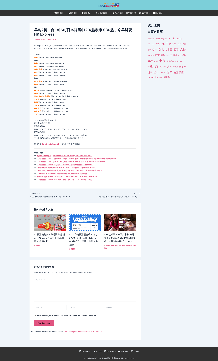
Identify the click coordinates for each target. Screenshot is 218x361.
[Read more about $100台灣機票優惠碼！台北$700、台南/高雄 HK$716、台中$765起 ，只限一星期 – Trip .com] (85, 222)
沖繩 (150, 66)
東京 (162, 61)
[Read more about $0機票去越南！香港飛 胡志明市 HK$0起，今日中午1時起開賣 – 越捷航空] (50, 222)
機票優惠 (59, 13)
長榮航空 (162, 73)
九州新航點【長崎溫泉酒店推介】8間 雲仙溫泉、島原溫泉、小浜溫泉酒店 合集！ (69, 170)
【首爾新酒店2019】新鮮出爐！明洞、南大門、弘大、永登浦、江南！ (65, 179)
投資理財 (144, 13)
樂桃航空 (170, 61)
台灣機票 (72, 249)
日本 (179, 55)
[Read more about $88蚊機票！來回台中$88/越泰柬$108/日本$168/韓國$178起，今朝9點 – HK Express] (120, 222)
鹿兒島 (167, 77)
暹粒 (184, 55)
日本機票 (121, 246)
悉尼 (167, 55)
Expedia (164, 39)
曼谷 (150, 61)
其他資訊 (158, 13)
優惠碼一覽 (132, 13)
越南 (150, 72)
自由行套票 (119, 13)
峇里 (149, 55)
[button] (64, 13)
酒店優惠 (73, 13)
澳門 (165, 67)
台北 (161, 49)
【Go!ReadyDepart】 (50, 144)
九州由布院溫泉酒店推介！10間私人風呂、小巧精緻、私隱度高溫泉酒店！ (67, 167)
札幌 (156, 61)
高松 (156, 77)
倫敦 (149, 50)
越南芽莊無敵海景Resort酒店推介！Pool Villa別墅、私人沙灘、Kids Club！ (68, 176)
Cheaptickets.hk (154, 39)
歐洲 (176, 61)
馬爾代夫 (151, 77)
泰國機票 (129, 246)
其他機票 (37, 246)
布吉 (157, 55)
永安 (181, 61)
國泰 (176, 49)
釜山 (156, 72)
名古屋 (168, 49)
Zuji (179, 43)
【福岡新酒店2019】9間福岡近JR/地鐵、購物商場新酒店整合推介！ (65, 164)
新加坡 (173, 55)
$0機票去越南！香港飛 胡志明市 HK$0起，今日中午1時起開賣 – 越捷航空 (49, 238)
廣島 (163, 55)
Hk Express (175, 38)
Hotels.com (151, 44)
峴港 (152, 55)
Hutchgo (160, 43)
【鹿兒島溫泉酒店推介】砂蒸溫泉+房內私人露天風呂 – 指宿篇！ (63, 173)
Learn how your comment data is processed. (83, 331)
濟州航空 (175, 67)
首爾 (169, 72)
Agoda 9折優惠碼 (44, 155)
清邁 (156, 66)
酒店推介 (87, 13)
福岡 (181, 67)
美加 (185, 67)
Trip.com (171, 43)
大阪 (183, 49)
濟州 (169, 66)
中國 (184, 44)
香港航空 (179, 72)
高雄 (161, 77)
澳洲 (161, 67)
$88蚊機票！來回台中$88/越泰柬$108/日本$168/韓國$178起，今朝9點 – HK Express (120, 238)
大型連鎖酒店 (102, 13)
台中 (154, 49)
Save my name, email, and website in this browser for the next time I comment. (66, 316)
